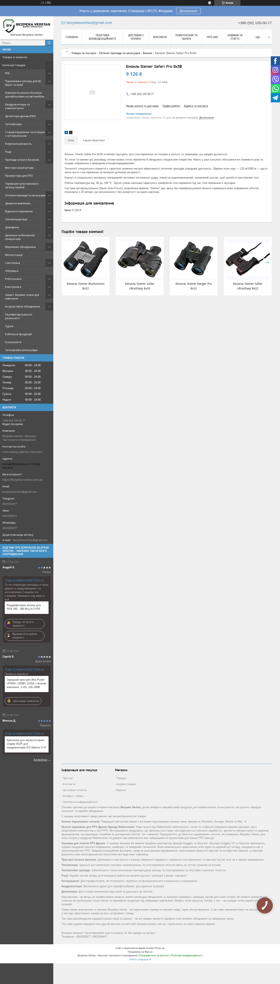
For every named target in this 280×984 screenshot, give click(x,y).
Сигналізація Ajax (16, 219)
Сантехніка (12, 263)
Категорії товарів (13, 65)
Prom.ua (159, 948)
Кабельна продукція (18, 334)
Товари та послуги (83, 53)
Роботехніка (13, 279)
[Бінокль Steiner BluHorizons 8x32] (86, 259)
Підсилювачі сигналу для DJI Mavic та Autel (23, 83)
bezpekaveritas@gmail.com (19, 492)
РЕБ (7, 73)
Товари (121, 778)
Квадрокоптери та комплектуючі (17, 106)
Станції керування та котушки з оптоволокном (25, 134)
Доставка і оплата (136, 37)
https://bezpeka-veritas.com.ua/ (22, 479)
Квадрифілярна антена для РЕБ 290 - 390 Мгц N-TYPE (24, 607)
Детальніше (188, 11)
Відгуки (121, 790)
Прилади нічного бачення (22, 160)
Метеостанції (14, 255)
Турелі (9, 326)
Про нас (212, 37)
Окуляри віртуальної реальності (18, 316)
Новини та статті (235, 37)
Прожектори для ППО (19, 175)
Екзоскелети (13, 342)
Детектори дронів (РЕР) (20, 116)
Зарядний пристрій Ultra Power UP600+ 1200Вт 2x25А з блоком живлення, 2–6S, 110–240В (26, 683)
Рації (8, 152)
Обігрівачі (11, 271)
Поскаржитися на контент (154, 955)
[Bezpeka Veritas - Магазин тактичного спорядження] (26, 26)
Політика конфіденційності (102, 37)
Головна (72, 37)
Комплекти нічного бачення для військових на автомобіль (24, 94)
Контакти (160, 37)
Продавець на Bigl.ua (140, 951)
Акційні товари (126, 784)
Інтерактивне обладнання (22, 306)
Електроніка (13, 287)
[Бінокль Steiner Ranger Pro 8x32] (194, 259)
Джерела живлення (17, 203)
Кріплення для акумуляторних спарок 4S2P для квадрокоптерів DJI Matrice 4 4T (26, 744)
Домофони (12, 227)
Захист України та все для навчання (22, 296)
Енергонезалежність (18, 144)
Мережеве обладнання (20, 247)
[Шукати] (49, 43)
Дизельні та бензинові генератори (20, 237)
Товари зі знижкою (14, 57)
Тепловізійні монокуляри (21, 350)
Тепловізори (13, 124)
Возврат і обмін (73, 796)
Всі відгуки (40, 759)
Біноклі (147, 53)
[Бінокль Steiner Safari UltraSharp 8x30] (140, 259)
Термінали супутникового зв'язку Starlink (22, 185)
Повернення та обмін (186, 37)
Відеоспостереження (19, 211)
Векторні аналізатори (19, 167)
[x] (70, 133)
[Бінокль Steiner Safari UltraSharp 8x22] (248, 259)
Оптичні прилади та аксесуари (25, 195)
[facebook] (66, 133)
